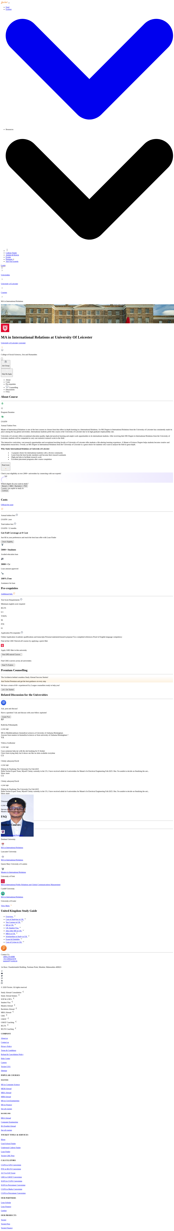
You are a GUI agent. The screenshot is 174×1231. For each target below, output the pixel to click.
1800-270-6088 (9, 957)
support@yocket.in (10, 961)
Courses (4, 292)
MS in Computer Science (10, 1085)
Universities (5, 275)
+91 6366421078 (9, 959)
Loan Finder (5, 1152)
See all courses (6, 1109)
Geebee (4, 1211)
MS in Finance (6, 1105)
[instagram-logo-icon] (87, 978)
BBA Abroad (6, 1118)
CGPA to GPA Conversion (11, 1165)
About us (4, 1038)
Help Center (5, 1058)
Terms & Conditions (8, 1050)
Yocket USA (6, 1067)
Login (3, 265)
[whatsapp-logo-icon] (87, 983)
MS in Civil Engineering (10, 1101)
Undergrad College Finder (11, 1148)
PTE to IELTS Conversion (11, 1169)
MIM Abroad (6, 1097)
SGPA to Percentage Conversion (13, 1185)
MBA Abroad (6, 1093)
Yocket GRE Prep (7, 1156)
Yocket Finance (7, 1228)
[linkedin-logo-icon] (87, 981)
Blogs (3, 1140)
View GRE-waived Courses (11, 654)
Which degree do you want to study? (14, 484)
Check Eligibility (7, 542)
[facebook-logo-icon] (87, 971)
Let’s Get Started (8, 690)
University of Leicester (9, 284)
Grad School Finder (8, 1144)
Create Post (6, 717)
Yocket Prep (5, 1224)
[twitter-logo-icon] (87, 976)
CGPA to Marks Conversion (11, 1189)
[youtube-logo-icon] (87, 974)
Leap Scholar (6, 1203)
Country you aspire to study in (12, 488)
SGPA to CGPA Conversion (11, 1181)
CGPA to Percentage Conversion (13, 1193)
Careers (4, 1063)
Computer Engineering (9, 1122)
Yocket (3, 1220)
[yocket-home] (4, 950)
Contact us (5, 1042)
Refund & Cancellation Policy (12, 1054)
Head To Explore (8, 665)
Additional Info (7, 594)
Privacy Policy (6, 1046)
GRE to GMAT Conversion (11, 1177)
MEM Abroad (6, 1089)
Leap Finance (6, 1207)
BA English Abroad (8, 1126)
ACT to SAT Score (8, 1173)
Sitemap (4, 1071)
